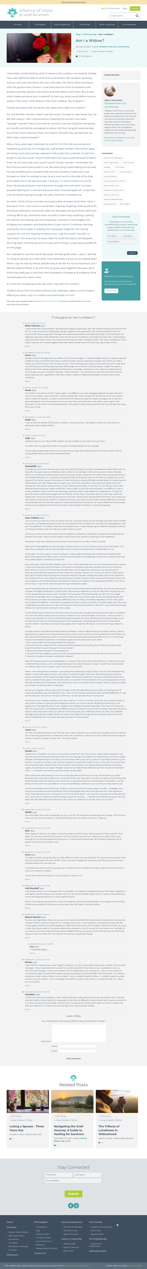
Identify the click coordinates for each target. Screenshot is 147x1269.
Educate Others (97, 1234)
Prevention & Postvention (114, 190)
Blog (125, 8)
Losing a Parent (125, 172)
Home (10, 1222)
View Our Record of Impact (73, 2)
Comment (46, 1041)
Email (55, 1051)
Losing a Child (109, 172)
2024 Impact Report (16, 1236)
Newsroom (12, 1255)
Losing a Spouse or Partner (102, 51)
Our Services (13, 1239)
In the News (119, 167)
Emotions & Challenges (113, 158)
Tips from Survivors (111, 195)
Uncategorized (109, 204)
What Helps (124, 204)
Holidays (107, 167)
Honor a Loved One (107, 24)
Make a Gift (111, 291)
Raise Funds (68, 1251)
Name (54, 1046)
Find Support (40, 24)
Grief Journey (89, 34)
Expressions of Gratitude (18, 1246)
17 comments (84, 56)
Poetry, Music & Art (111, 186)
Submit (132, 253)
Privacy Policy (136, 1266)
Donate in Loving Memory (101, 1227)
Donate (135, 8)
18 (102, 1142)
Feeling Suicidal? (98, 1251)
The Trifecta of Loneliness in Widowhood (109, 1130)
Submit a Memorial (71, 1247)
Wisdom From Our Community (114, 47)
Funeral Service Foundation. (76, 1266)
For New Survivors (43, 1238)
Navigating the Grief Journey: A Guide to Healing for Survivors (69, 1130)
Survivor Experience (62, 24)
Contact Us (39, 1253)
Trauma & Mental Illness (113, 199)
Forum (112, 8)
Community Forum (44, 1241)
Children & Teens (42, 1234)
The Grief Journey (71, 1230)
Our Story (18, 24)
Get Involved (85, 24)
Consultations (41, 1227)
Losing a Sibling (110, 176)
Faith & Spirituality (111, 162)
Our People (13, 1243)
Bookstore (40, 1245)
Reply (28, 346)
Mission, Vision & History (18, 1232)
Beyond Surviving (71, 1234)
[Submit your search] (137, 15)
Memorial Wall (69, 1244)
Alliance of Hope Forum (50, 301)
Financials (12, 1250)
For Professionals (129, 24)
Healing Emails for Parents (46, 1248)
